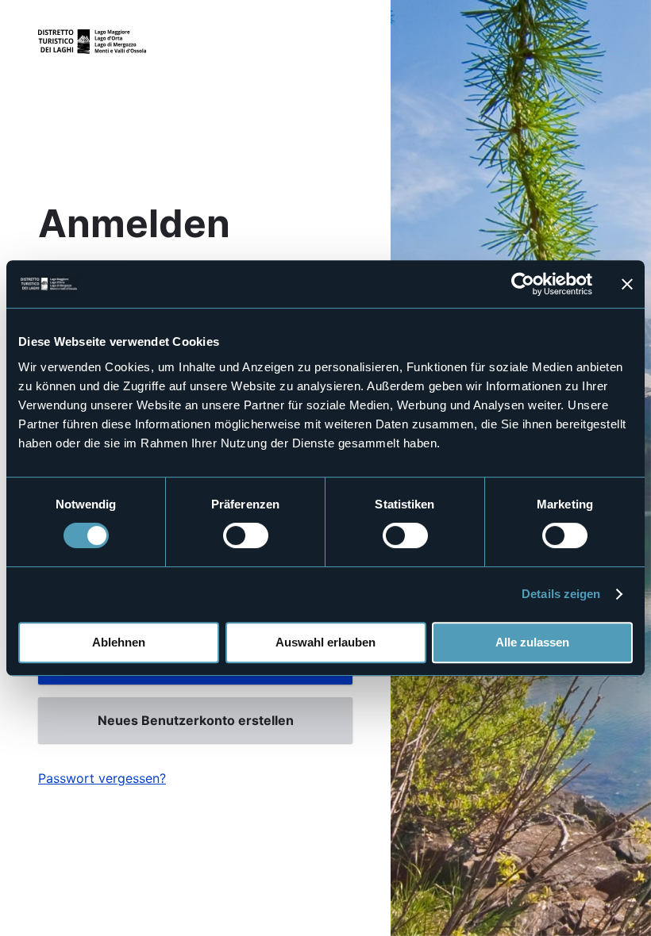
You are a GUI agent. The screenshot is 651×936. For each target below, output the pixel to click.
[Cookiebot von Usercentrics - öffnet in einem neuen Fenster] (522, 284)
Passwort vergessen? (102, 778)
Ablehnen (118, 642)
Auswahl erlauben (325, 642)
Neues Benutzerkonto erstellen (196, 720)
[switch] (245, 535)
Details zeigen (561, 593)
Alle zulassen (532, 642)
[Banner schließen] (627, 284)
